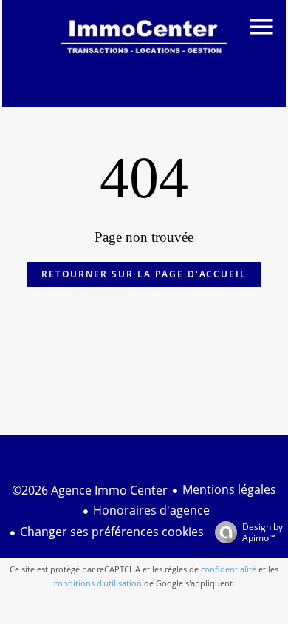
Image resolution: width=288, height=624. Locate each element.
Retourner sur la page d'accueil (144, 274)
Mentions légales (229, 489)
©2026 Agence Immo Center (90, 490)
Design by (262, 531)
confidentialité (228, 568)
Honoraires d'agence (151, 510)
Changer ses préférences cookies (112, 531)
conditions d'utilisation (98, 583)
